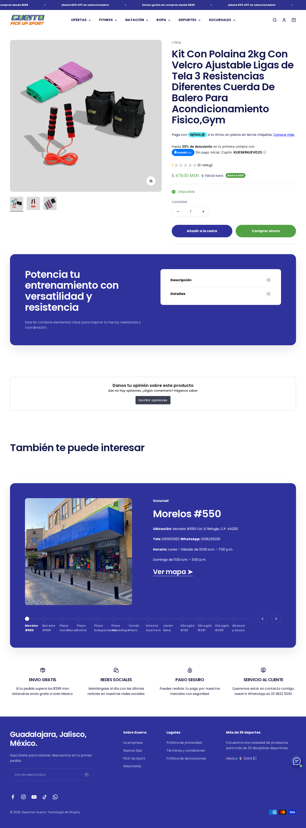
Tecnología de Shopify (63, 812)
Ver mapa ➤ (173, 571)
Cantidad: (179, 201)
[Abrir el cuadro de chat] (297, 761)
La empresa (133, 742)
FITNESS (106, 20)
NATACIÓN (134, 20)
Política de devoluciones (186, 758)
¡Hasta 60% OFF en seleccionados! (74, 5)
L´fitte (176, 42)
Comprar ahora (266, 231)
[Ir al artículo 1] (16, 204)
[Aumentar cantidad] (203, 212)
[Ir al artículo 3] (50, 204)
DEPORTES (187, 20)
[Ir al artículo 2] (33, 204)
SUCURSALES (220, 20)
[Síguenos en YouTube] (34, 797)
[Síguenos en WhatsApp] (55, 797)
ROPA (161, 20)
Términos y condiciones (186, 750)
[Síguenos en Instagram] (23, 797)
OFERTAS (79, 20)
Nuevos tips (132, 750)
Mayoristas (132, 766)
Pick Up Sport (134, 758)
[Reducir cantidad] (178, 212)
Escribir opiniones (153, 400)
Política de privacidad (184, 742)
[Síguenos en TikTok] (44, 797)
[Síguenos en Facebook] (13, 797)
